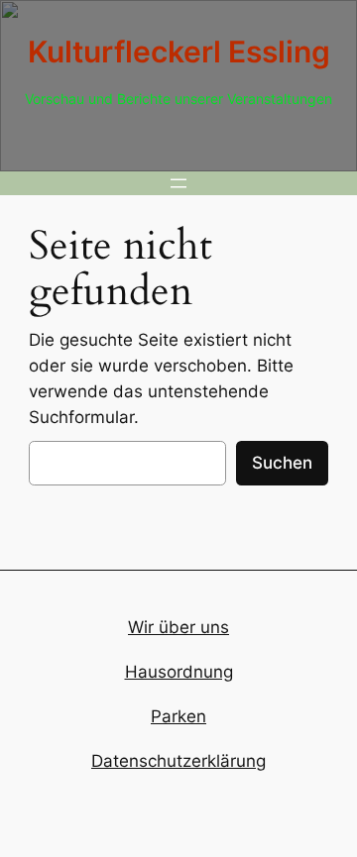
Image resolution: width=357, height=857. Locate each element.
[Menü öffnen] (178, 183)
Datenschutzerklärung (178, 761)
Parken (178, 716)
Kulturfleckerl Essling (179, 51)
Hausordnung (179, 672)
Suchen (282, 463)
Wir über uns (178, 627)
